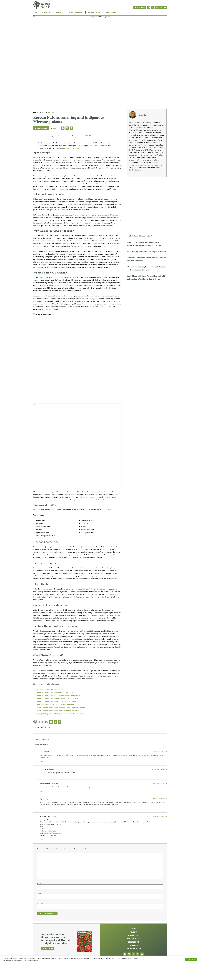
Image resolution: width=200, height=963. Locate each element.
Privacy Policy (133, 949)
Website (40, 903)
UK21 (92, 136)
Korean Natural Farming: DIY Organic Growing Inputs (56, 701)
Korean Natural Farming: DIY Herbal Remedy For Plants (57, 711)
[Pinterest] (161, 7)
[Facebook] (148, 7)
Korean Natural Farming (71, 148)
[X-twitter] (152, 7)
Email (39, 893)
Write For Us (133, 939)
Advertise (133, 935)
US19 (86, 136)
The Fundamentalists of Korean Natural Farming (55, 704)
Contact (133, 945)
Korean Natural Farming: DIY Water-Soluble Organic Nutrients (60, 708)
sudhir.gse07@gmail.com (53, 833)
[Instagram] (157, 7)
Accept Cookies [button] (191, 959)
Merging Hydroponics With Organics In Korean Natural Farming (60, 714)
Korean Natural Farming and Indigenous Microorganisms (58, 695)
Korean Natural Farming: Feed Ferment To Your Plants (57, 698)
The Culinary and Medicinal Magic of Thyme (146, 251)
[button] (62, 128)
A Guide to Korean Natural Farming (49, 689)
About (133, 932)
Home (133, 929)
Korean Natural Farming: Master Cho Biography (54, 692)
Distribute (133, 942)
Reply (41, 761)
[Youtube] (165, 7)
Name (39, 883)
